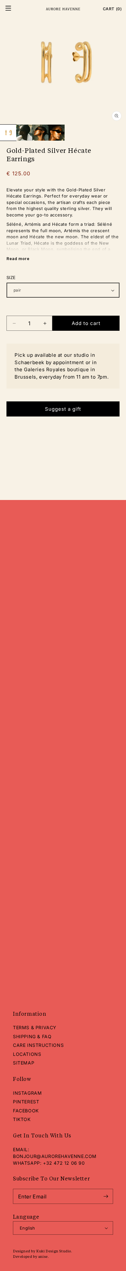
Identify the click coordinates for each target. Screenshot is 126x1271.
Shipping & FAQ (32, 1036)
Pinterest (26, 1101)
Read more (17, 258)
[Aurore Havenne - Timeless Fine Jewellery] (63, 9)
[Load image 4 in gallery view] (56, 133)
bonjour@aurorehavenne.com (55, 1156)
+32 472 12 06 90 (64, 1163)
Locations (27, 1054)
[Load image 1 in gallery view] (8, 133)
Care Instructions (38, 1045)
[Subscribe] (106, 1196)
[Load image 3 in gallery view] (40, 133)
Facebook (26, 1110)
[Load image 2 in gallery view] (24, 133)
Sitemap (23, 1062)
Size (11, 277)
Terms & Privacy (35, 1027)
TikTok (22, 1119)
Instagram (27, 1093)
